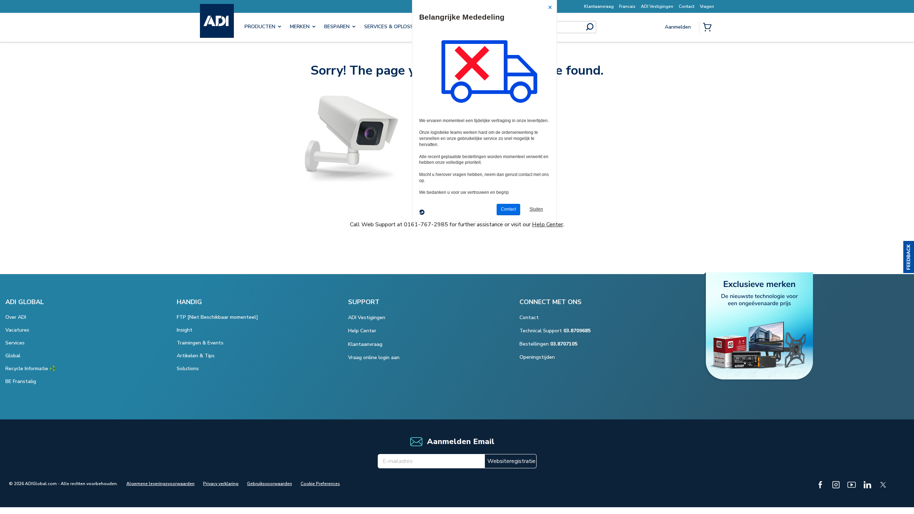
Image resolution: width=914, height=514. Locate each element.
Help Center (547, 224)
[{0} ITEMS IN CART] (708, 28)
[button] (908, 257)
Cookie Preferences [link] (320, 484)
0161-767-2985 (426, 224)
